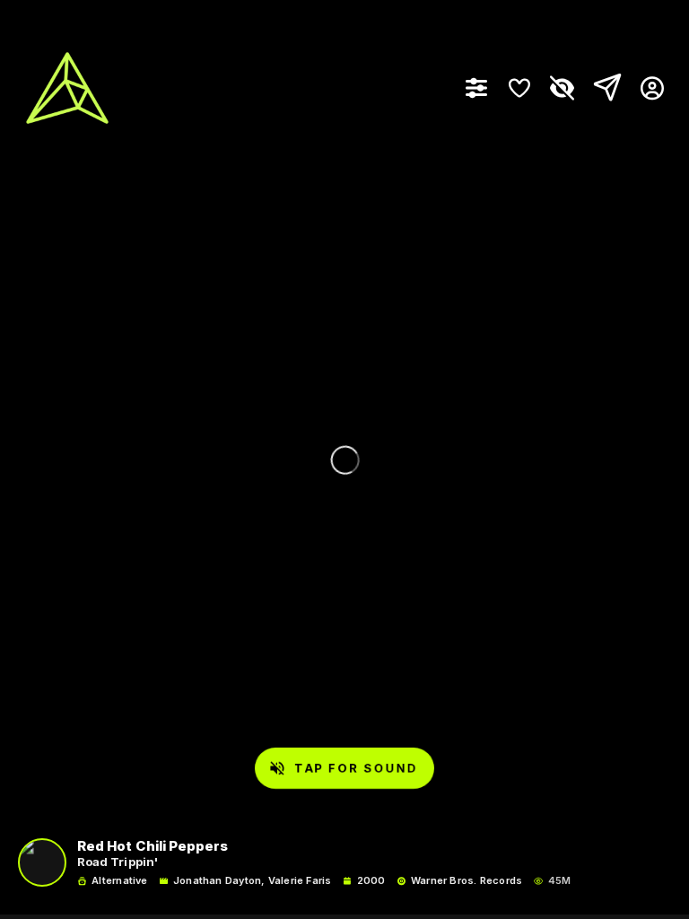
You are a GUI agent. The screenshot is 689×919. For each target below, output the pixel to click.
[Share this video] (604, 87)
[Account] (645, 88)
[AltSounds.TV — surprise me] (67, 88)
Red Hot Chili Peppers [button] (153, 846)
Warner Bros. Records (466, 881)
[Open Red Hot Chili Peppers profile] (42, 862)
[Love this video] (519, 88)
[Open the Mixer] (476, 88)
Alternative (119, 881)
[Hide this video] (562, 88)
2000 (371, 881)
